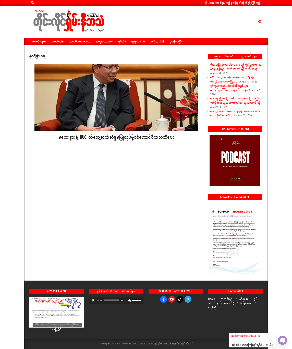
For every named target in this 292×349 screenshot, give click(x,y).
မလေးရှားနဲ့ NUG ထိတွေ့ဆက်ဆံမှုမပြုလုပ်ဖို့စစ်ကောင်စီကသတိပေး (116, 137)
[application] (116, 300)
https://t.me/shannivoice (235, 335)
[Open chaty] (282, 340)
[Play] (93, 300)
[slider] (137, 300)
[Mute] (129, 300)
